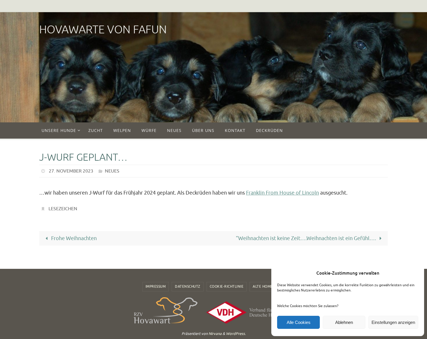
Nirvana (215, 333)
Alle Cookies (299, 322)
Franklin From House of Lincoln (282, 193)
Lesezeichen (63, 209)
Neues (112, 171)
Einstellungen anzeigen (393, 322)
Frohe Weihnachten (73, 238)
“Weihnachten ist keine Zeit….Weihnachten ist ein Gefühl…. (306, 238)
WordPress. (236, 333)
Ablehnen (344, 322)
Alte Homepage (267, 286)
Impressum (156, 286)
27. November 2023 (71, 171)
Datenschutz (187, 286)
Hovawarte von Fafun (103, 30)
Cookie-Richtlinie (227, 286)
